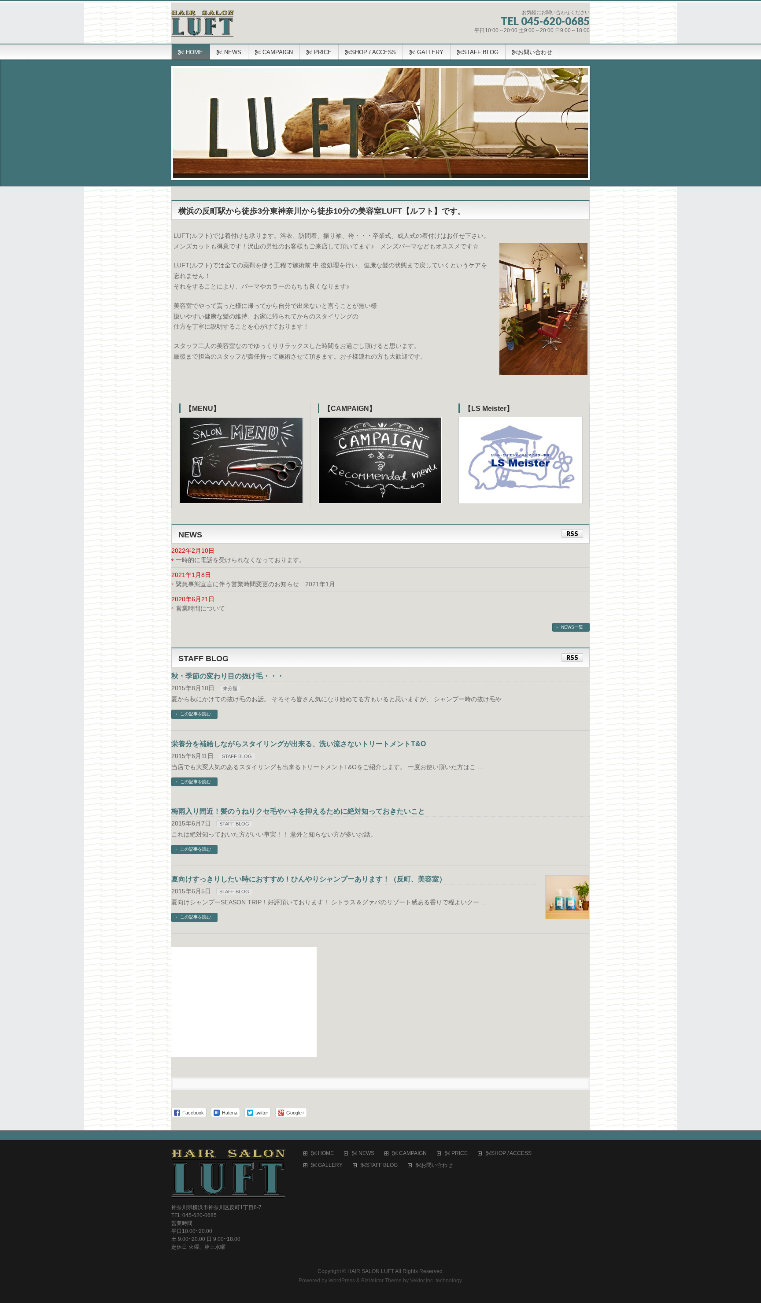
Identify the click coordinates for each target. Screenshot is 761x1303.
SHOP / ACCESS (511, 1153)
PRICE (459, 1153)
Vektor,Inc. (422, 1280)
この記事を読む (195, 713)
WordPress (342, 1280)
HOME (325, 1153)
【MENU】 (202, 408)
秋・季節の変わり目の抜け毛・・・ (227, 676)
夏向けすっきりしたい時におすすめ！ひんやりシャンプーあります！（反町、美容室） (308, 879)
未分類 (230, 688)
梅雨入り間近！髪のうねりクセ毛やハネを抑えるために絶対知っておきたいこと (298, 811)
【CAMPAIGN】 (350, 408)
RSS (572, 533)
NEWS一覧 (572, 627)
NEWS (365, 1153)
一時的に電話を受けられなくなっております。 (240, 559)
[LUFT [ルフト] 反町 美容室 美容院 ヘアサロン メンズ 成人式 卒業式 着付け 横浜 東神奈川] (202, 27)
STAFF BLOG (237, 756)
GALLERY (330, 1165)
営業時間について (200, 608)
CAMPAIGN (412, 1153)
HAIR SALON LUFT (370, 1271)
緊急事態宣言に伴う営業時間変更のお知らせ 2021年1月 (255, 584)
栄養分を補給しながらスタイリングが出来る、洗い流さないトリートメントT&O (298, 744)
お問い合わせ (437, 1165)
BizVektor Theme (381, 1280)
